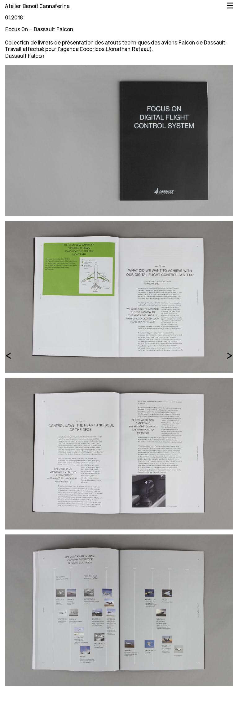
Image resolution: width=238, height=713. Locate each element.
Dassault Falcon (24, 56)
